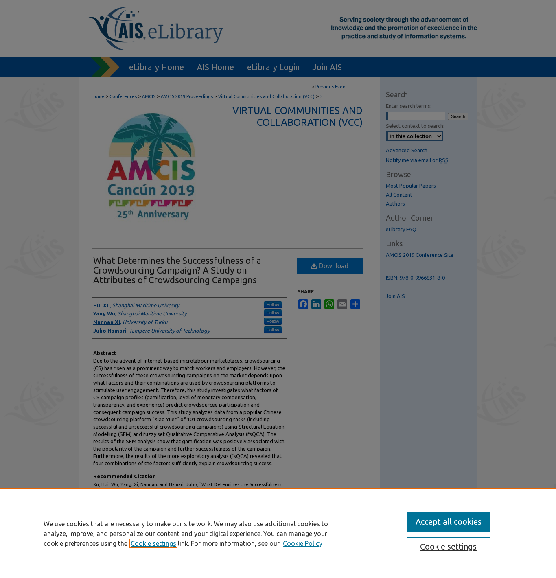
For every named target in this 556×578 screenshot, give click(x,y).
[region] (278, 533)
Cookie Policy (302, 543)
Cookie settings (153, 543)
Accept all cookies (449, 521)
